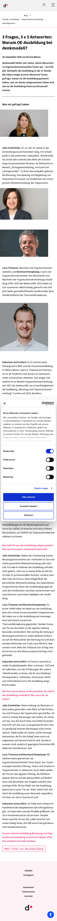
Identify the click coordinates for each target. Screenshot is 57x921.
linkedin (28, 870)
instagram (28, 875)
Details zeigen (41, 488)
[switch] (50, 460)
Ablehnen (28, 515)
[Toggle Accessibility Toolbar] (50, 914)
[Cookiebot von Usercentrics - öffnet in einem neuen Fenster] (42, 403)
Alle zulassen (28, 497)
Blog (26, 15)
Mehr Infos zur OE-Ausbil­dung (24, 848)
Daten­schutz (28, 891)
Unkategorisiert (8, 23)
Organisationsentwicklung (32, 19)
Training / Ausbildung (10, 19)
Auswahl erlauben (28, 506)
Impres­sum (28, 887)
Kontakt (28, 896)
